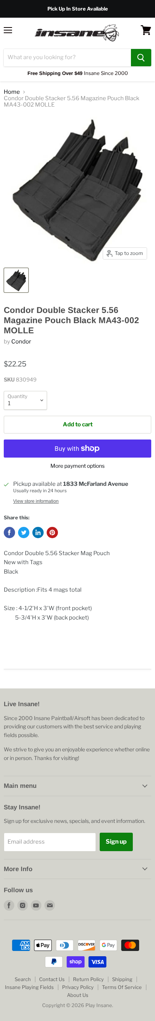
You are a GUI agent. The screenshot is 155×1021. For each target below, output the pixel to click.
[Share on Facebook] (9, 532)
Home (12, 92)
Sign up (116, 841)
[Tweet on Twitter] (23, 532)
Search (23, 979)
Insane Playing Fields (29, 987)
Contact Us (52, 979)
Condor (21, 341)
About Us (77, 995)
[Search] (141, 57)
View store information (36, 501)
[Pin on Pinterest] (52, 532)
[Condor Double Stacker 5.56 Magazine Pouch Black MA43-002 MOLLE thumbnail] (16, 280)
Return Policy (88, 979)
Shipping (122, 979)
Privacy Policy (78, 987)
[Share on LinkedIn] (38, 532)
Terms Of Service (122, 987)
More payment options (77, 466)
